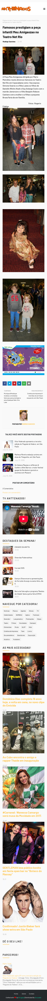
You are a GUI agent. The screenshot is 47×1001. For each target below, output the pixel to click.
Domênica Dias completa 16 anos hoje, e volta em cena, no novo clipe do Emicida (23, 702)
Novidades (23, 623)
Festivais (36, 615)
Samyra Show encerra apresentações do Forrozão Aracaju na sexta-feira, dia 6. (29, 581)
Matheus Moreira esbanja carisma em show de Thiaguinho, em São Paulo (28, 456)
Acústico (7, 639)
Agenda (23, 611)
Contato (31, 994)
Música (15, 611)
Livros (30, 631)
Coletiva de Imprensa (11, 631)
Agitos (27, 615)
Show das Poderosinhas (23, 558)
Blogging (21, 997)
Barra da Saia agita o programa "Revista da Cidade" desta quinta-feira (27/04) (29, 592)
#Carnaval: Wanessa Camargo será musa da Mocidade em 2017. (22, 814)
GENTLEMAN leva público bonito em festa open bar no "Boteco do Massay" (22, 871)
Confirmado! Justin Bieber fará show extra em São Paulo (21, 928)
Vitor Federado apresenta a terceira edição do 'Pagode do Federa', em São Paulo (28, 444)
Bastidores (21, 635)
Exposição (31, 635)
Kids (30, 627)
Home (16, 994)
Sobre (24, 994)
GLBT (24, 627)
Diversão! (7, 619)
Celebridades (8, 615)
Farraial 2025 (19, 568)
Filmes (13, 623)
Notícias (7, 611)
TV (38, 611)
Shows (31, 611)
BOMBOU (19, 615)
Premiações (30, 619)
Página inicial (7, 20)
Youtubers (16, 639)
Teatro (6, 623)
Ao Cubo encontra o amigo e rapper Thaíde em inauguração (21, 759)
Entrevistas (7, 627)
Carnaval (33, 623)
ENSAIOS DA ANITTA (22, 547)
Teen (22, 631)
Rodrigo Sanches (9, 42)
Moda (17, 627)
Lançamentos (18, 619)
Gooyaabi (38, 997)
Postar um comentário (11, 492)
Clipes (39, 619)
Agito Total (7, 963)
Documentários (9, 635)
